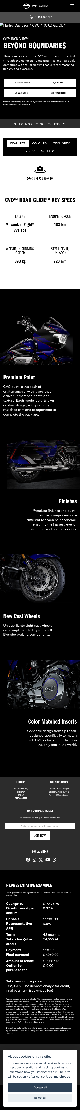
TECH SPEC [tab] (61, 143)
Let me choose (59, 1076)
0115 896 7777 (43, 17)
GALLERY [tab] (48, 151)
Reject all (40, 1097)
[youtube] (46, 860)
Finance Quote (60, 93)
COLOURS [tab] (39, 143)
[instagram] (33, 860)
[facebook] (27, 860)
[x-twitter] (40, 860)
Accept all (40, 1087)
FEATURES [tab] (18, 143)
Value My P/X (23, 93)
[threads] (53, 860)
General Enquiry (23, 83)
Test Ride (59, 83)
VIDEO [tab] (30, 151)
